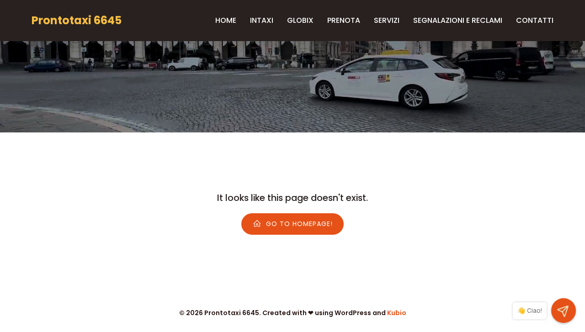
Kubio (396, 312)
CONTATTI (534, 20)
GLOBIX (300, 20)
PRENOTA (343, 20)
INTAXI (261, 20)
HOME (225, 20)
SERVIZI (386, 20)
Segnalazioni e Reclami (457, 20)
